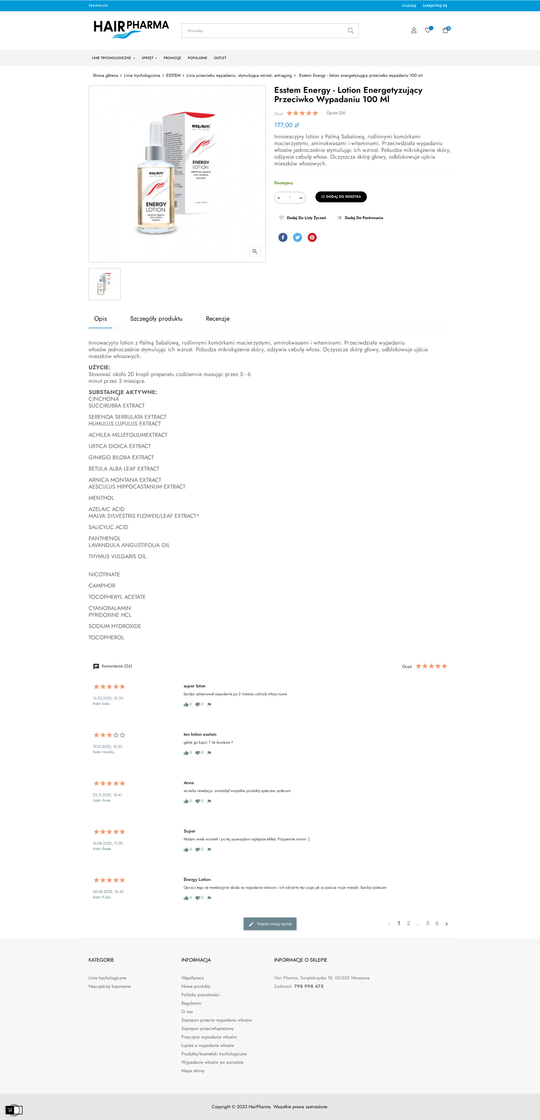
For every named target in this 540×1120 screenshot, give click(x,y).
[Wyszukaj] (350, 30)
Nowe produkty (195, 986)
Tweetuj (297, 237)
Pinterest (312, 237)
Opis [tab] (100, 318)
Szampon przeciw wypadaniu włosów (216, 1020)
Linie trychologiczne (107, 978)
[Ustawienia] (414, 30)
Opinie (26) (336, 113)
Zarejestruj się (435, 5)
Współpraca (192, 978)
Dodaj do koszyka (343, 196)
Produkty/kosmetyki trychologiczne (214, 1054)
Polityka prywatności (200, 994)
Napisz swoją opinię (274, 923)
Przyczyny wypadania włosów (209, 1037)
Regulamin (191, 1003)
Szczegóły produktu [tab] (156, 318)
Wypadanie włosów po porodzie (212, 1062)
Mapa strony (192, 1070)
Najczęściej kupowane (110, 986)
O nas (187, 1011)
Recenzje (218, 318)
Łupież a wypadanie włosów (207, 1045)
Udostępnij (282, 237)
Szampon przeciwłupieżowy (207, 1028)
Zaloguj (409, 5)
